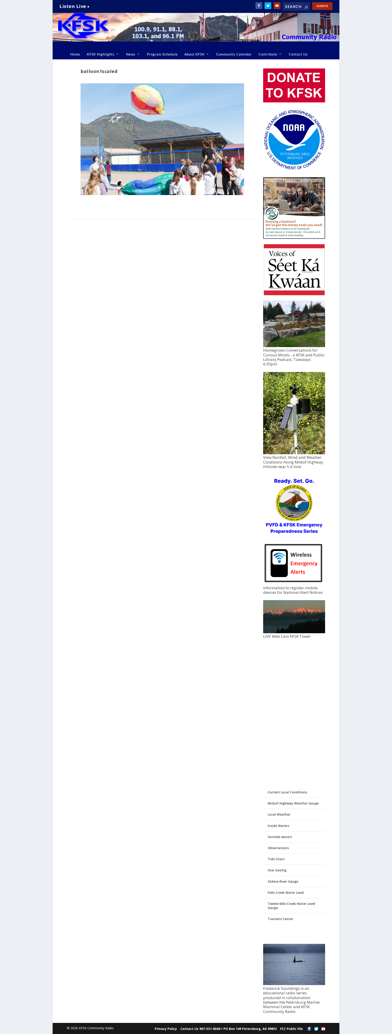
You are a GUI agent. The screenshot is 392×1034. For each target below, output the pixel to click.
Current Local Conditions (287, 792)
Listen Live (72, 6)
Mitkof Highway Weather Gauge (293, 803)
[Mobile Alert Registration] (293, 583)
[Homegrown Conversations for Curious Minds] (294, 346)
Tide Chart (276, 859)
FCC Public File (291, 1029)
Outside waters (280, 837)
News (130, 54)
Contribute (268, 54)
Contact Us (298, 54)
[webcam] (294, 632)
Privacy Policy (166, 1029)
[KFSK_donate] (294, 101)
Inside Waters (278, 826)
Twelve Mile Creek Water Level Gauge (291, 905)
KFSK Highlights (101, 54)
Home (75, 54)
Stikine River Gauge (283, 881)
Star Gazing (277, 870)
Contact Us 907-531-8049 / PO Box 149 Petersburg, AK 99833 (228, 1029)
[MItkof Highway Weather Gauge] (294, 453)
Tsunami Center (280, 919)
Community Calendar (234, 54)
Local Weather (279, 814)
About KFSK (194, 54)
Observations (278, 848)
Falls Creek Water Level (286, 892)
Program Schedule (162, 54)
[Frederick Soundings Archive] (294, 984)
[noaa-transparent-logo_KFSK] (294, 169)
